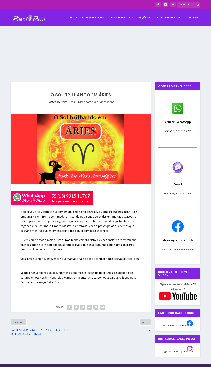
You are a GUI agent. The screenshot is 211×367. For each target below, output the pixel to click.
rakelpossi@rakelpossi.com (177, 193)
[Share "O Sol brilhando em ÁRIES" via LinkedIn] (89, 307)
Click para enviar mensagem (178, 249)
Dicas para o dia (120, 17)
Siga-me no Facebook (175, 325)
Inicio (73, 17)
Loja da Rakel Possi (168, 17)
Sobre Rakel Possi (93, 17)
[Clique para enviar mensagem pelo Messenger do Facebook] (178, 231)
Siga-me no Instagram (174, 351)
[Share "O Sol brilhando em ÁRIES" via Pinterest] (82, 307)
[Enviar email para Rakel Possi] (178, 175)
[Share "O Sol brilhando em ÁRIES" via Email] (96, 307)
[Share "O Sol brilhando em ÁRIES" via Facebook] (69, 307)
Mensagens (106, 102)
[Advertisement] (105, 51)
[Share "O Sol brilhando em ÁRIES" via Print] (102, 307)
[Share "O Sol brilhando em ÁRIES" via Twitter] (76, 307)
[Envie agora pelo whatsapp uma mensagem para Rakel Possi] (178, 113)
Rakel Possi (68, 102)
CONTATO (192, 17)
